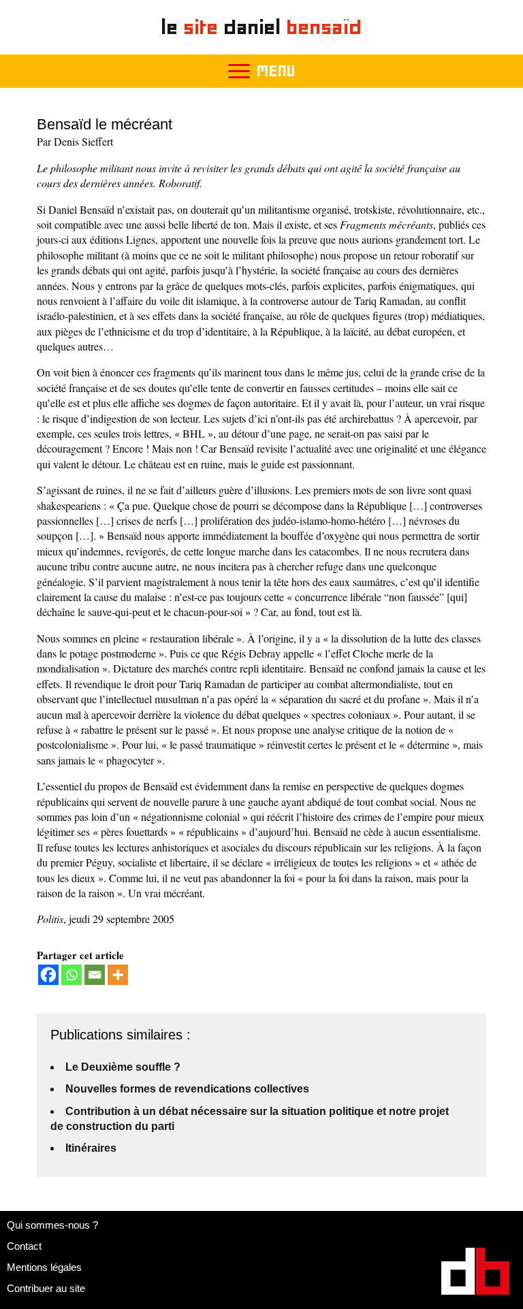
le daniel (261, 26)
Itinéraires (90, 1148)
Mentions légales (44, 1267)
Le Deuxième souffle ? (122, 1067)
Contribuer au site (46, 1288)
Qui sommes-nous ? (52, 1225)
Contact (24, 1246)
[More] (118, 975)
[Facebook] (48, 975)
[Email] (94, 975)
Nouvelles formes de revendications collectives (187, 1089)
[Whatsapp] (71, 975)
